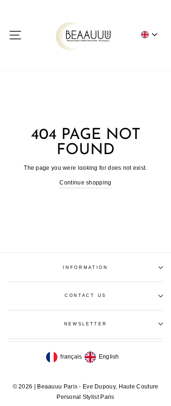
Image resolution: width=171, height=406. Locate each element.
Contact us (85, 295)
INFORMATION (85, 267)
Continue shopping (85, 182)
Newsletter (85, 324)
